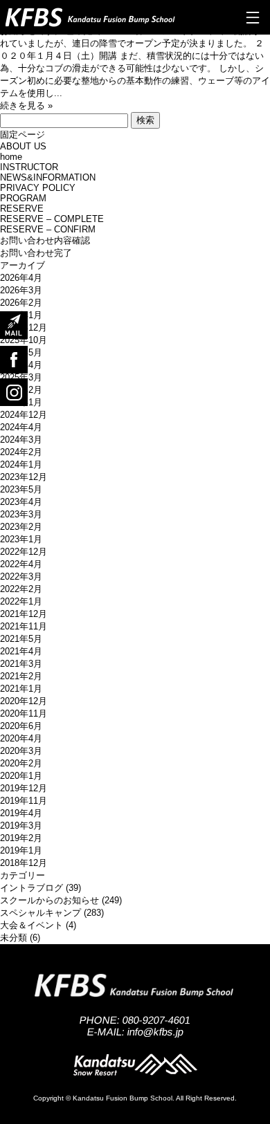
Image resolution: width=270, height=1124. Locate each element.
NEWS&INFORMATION (48, 177)
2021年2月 (21, 676)
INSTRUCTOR (29, 167)
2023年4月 (21, 502)
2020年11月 (23, 713)
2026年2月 (21, 302)
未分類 (13, 937)
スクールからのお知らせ (49, 900)
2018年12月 (23, 863)
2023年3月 (21, 514)
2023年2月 (21, 527)
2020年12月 (23, 701)
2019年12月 (23, 788)
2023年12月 (23, 477)
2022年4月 (21, 564)
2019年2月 (21, 838)
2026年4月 (21, 278)
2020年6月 (21, 726)
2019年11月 (23, 800)
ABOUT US (23, 146)
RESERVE (22, 208)
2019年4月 (21, 813)
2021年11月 (23, 626)
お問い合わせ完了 (36, 253)
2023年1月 (21, 539)
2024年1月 (21, 464)
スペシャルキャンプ (40, 913)
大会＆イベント (31, 925)
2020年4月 (21, 738)
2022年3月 (21, 576)
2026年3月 (21, 290)
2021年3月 (21, 663)
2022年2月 (21, 589)
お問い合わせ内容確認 (45, 240)
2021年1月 (21, 688)
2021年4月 (21, 651)
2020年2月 (21, 763)
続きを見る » (26, 105)
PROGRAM (23, 198)
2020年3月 (21, 751)
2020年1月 (21, 776)
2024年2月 (21, 452)
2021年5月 (21, 639)
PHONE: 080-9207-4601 (135, 1020)
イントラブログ (31, 888)
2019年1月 (21, 850)
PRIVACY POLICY (37, 188)
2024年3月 (21, 439)
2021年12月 (23, 614)
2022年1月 (21, 601)
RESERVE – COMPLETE (52, 219)
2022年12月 (23, 551)
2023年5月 (21, 489)
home (11, 156)
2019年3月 (21, 825)
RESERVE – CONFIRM (48, 229)
